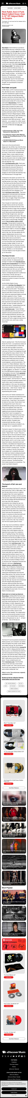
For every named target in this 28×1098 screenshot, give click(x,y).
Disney (14, 1066)
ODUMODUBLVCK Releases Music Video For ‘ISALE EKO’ (13, 141)
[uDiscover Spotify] (16, 1056)
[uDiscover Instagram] (8, 1056)
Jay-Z (17, 51)
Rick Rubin (5, 47)
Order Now (8, 725)
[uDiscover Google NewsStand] (22, 1056)
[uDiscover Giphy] (25, 1056)
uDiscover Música (14, 1074)
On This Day (13, 686)
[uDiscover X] (5, 1056)
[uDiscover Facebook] (3, 1056)
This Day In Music (14, 1064)
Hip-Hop (20, 683)
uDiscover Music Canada (14, 1077)
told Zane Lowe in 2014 (12, 192)
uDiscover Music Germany (14, 1079)
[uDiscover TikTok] (11, 1056)
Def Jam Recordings (11, 683)
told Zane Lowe (10, 309)
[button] (14, 713)
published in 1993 (16, 565)
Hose (5, 686)
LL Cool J (7, 53)
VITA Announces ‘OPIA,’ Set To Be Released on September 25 (13, 131)
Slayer (23, 228)
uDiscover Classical (14, 1069)
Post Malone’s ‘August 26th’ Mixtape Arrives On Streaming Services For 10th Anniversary (14, 136)
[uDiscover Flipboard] (19, 1056)
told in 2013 (11, 163)
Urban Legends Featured (14, 691)
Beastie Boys (13, 102)
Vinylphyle (14, 1062)
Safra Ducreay (6, 26)
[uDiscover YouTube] (14, 1056)
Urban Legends (14, 688)
